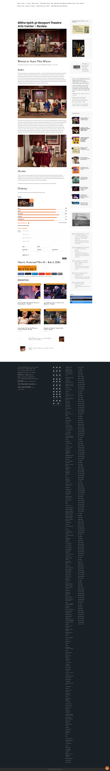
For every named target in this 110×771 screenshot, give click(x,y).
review (39, 276)
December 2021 (81, 472)
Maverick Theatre (69, 568)
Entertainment (55, 249)
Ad (66, 375)
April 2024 (80, 420)
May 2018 (80, 538)
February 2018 (81, 544)
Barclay (67, 393)
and (28, 367)
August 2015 (80, 601)
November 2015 (81, 595)
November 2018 (81, 529)
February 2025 (81, 401)
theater (46, 276)
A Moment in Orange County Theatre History (69, 371)
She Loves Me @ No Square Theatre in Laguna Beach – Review (28, 303)
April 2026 (80, 375)
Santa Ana (68, 667)
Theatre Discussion (41, 6)
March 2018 (80, 542)
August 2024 (81, 413)
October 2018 (81, 531)
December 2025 (81, 382)
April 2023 (80, 443)
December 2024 (81, 405)
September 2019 (81, 510)
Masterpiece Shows (45, 3)
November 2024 (81, 407)
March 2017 (80, 565)
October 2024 (81, 409)
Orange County (22, 377)
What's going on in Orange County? (69, 755)
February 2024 (81, 424)
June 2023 (80, 439)
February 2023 (81, 447)
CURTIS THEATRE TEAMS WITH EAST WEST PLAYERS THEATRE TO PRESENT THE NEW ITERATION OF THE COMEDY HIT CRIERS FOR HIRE (80, 88)
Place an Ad (76, 3)
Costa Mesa (48, 283)
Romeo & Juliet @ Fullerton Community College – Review (41, 348)
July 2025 (80, 392)
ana (21, 367)
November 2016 (81, 572)
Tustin (67, 734)
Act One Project (69, 374)
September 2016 (81, 576)
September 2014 (81, 622)
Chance (30, 369)
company (23, 370)
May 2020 (80, 496)
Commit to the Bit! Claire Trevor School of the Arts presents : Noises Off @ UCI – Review (82, 236)
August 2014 (80, 624)
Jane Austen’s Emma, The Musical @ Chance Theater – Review (28, 328)
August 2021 (80, 479)
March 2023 (80, 445)
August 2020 (81, 494)
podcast (19, 378)
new (25, 375)
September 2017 (81, 553)
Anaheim (21, 309)
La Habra (68, 530)
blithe (27, 276)
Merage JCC (68, 575)
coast (34, 369)
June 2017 (80, 559)
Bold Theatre (68, 408)
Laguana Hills (69, 543)
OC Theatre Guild (69, 609)
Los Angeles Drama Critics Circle (69, 563)
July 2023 (80, 437)
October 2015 (81, 597)
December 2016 (81, 570)
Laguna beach (22, 283)
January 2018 (81, 546)
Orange (31, 375)
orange (22, 19)
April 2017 (80, 563)
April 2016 (80, 586)
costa (27, 371)
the (19, 384)
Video (48, 6)
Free (66, 475)
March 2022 (80, 468)
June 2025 (80, 394)
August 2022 (81, 458)
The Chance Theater (31, 309)
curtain (31, 370)
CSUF (67, 439)
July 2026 (80, 369)
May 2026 (80, 373)
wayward (20, 389)
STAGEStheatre (33, 381)
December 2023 (81, 428)
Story (23, 246)
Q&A (67, 645)
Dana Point (68, 449)
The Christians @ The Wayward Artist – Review (82, 249)
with (23, 389)
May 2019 (80, 517)
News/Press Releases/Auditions (59, 6)
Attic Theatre (69, 389)
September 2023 (81, 434)
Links (52, 3)
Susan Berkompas (79, 261)
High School (68, 505)
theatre (50, 276)
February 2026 (81, 378)
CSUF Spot (68, 441)
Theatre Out (68, 729)
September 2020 (81, 492)
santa (25, 381)
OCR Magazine (69, 614)
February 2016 (81, 589)
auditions (67, 391)
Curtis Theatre (69, 443)
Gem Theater (68, 491)
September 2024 (81, 411)
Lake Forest (68, 556)
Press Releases (68, 641)
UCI (35, 384)
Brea (67, 410)
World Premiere (69, 758)
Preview (67, 643)
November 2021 (81, 473)
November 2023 (81, 430)
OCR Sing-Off (69, 616)
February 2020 (81, 500)
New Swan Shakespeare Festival (68, 594)
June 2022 (80, 462)
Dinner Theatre (69, 457)
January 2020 (81, 502)
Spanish (67, 696)
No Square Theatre (28, 283)
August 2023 (81, 435)
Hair (67, 503)
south (28, 381)
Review (49, 19)
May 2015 (80, 607)
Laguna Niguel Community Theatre (69, 551)
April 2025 (80, 397)
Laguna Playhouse (69, 554)
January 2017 (81, 569)
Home (19, 3)
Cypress (67, 445)
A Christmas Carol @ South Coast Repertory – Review (54, 303)
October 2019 (81, 508)
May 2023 (80, 441)
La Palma (68, 542)
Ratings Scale (21, 6)
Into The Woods (69, 526)
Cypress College (69, 447)
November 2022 (81, 453)
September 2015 (81, 599)
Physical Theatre (69, 637)
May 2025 (80, 395)
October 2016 (81, 574)
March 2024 (80, 422)
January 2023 (81, 449)
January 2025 (81, 403)
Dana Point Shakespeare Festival (68, 452)
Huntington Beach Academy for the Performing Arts (69, 513)
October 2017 (81, 551)
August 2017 (80, 555)
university (33, 387)
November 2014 (81, 618)
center (30, 276)
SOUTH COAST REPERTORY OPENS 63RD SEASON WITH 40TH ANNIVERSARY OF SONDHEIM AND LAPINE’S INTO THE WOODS (81, 81)
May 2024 (80, 418)
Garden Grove (69, 489)
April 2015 (80, 608)
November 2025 (81, 384)
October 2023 (81, 432)
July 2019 (80, 513)
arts (21, 276)
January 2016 (81, 591)
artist (31, 367)
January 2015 (81, 614)
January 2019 (81, 525)
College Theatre (69, 429)
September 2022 (81, 456)
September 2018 (81, 532)
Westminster (68, 747)
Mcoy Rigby (68, 573)
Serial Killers (68, 679)
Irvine (67, 528)
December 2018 (81, 527)
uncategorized (24, 387)
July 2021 (80, 481)
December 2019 (81, 504)
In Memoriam (68, 522)
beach (24, 276)
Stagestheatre (68, 704)
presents (24, 379)
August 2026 (81, 367)
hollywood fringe (69, 507)
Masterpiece (68, 566)
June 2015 (80, 605)
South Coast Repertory (54, 283)
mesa (33, 373)
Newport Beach (35, 19)
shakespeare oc (69, 686)
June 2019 (80, 515)
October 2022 (81, 454)
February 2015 (81, 612)
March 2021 (80, 485)
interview (26, 372)
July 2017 (80, 557)
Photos (67, 636)
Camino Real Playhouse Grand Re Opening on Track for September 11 (80, 104)
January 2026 (81, 380)
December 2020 (81, 489)
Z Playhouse (68, 762)
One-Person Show (69, 622)
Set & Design (24, 249)
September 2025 (81, 388)
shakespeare (68, 681)
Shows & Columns (30, 6)
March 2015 (80, 610)
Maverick (30, 372)
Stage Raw (68, 702)
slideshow (68, 688)
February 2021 (81, 487)
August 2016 (80, 578)
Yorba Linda (68, 760)
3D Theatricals (69, 367)
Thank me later (69, 705)
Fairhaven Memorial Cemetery (68, 472)
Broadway (23, 368)
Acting (38, 246)
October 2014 (81, 620)
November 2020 (81, 491)
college (19, 370)
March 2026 (81, 376)
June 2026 (80, 371)
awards (36, 367)
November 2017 (81, 550)
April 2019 (80, 519)
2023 (19, 367)
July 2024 (80, 414)
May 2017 (80, 561)
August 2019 (80, 511)
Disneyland (68, 459)
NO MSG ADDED (69, 604)
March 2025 (81, 399)
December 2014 (81, 616)
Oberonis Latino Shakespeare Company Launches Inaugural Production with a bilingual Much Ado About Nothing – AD (80, 100)
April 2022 (80, 466)
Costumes (39, 249)
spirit (42, 276)
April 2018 (80, 540)
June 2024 (80, 416)
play (28, 377)
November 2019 (81, 506)
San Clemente (68, 662)
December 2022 (81, 451)
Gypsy (67, 501)
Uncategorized (63, 283)
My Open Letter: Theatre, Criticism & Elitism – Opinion (81, 262)
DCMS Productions (70, 455)
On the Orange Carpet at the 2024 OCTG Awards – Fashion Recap (40, 339)
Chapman (68, 424)
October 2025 (81, 386)
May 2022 (80, 464)
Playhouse (32, 377)
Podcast (82, 3)
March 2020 (81, 498)
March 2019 (80, 521)
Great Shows (35, 3)
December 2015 (81, 593)
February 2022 (81, 470)
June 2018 (80, 536)
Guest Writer (68, 500)
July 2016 (80, 580)
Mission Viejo (68, 576)
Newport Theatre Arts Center (43, 19)
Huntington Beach (69, 509)
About (23, 3)
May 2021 (80, 483)
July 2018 (80, 534)
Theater (51, 19)
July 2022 (80, 460)
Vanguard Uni (68, 743)
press (27, 379)
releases (31, 379)
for (34, 370)
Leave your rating (63, 222)
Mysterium (68, 590)
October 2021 (81, 475)
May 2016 (80, 584)
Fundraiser (68, 487)
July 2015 (80, 603)
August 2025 (81, 390)
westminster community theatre (68, 751)
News (27, 375)
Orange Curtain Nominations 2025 (81, 273)
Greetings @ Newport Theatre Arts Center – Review (53, 328)
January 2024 (81, 426)
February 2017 (81, 567)
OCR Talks (68, 618)
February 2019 (81, 523)
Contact (28, 3)
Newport (35, 276)
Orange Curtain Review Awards (63, 3)
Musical (24, 309)
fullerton (20, 373)
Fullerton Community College (68, 481)
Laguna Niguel (69, 547)
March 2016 (80, 588)
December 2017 (81, 548)
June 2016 (80, 582)
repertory (36, 379)
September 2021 (81, 477)
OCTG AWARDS (69, 620)
